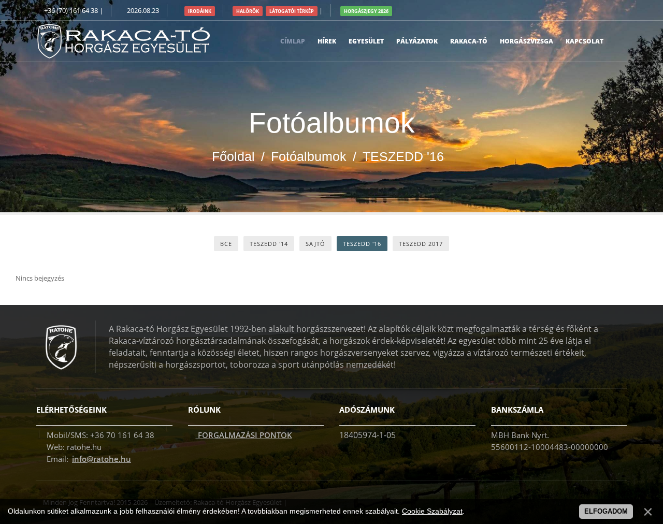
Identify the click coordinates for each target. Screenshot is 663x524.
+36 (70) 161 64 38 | (73, 10)
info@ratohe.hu (101, 459)
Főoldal (233, 156)
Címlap (292, 41)
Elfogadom (606, 511)
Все (226, 244)
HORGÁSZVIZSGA (526, 41)
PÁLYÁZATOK (417, 41)
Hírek (327, 41)
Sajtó (315, 244)
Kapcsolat (584, 41)
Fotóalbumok (309, 156)
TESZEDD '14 (269, 244)
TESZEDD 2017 (421, 244)
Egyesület (366, 41)
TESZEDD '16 (362, 244)
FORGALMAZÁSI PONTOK (244, 435)
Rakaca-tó (468, 41)
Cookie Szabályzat (432, 511)
